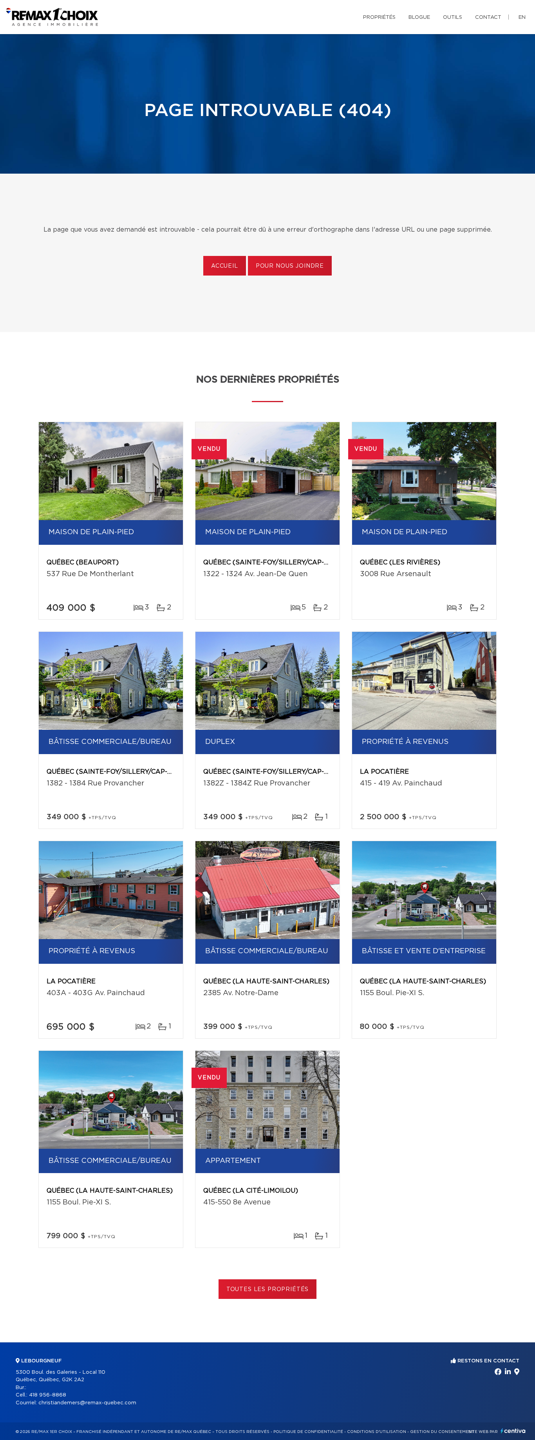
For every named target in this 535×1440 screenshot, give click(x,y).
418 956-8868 (47, 1395)
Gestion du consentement (442, 1432)
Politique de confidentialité (308, 1432)
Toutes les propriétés (267, 1289)
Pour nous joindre (290, 266)
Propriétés (379, 17)
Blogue (419, 17)
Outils (452, 17)
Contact (488, 17)
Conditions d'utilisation (376, 1432)
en (522, 17)
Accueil (224, 266)
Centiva (513, 1430)
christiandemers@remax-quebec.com (87, 1403)
